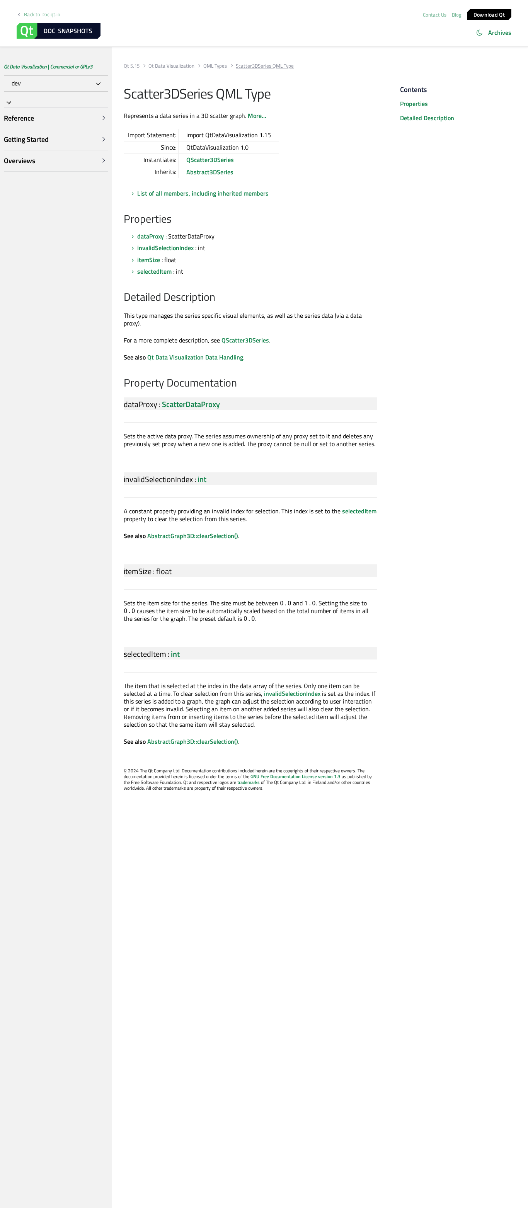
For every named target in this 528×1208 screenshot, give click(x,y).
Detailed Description (427, 118)
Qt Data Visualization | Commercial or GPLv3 (48, 66)
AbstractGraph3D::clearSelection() (192, 535)
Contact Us (434, 15)
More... (257, 115)
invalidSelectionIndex (165, 247)
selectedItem (154, 271)
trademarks (248, 782)
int (202, 479)
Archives (499, 32)
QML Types (215, 65)
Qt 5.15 (132, 65)
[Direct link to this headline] (176, 219)
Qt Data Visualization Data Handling (195, 357)
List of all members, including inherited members (203, 193)
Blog (457, 15)
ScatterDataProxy (191, 404)
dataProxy (150, 236)
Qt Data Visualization (171, 65)
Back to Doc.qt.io (42, 14)
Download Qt (489, 14)
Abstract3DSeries (209, 172)
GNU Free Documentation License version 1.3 (295, 776)
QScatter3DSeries (210, 159)
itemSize (148, 259)
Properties (414, 103)
